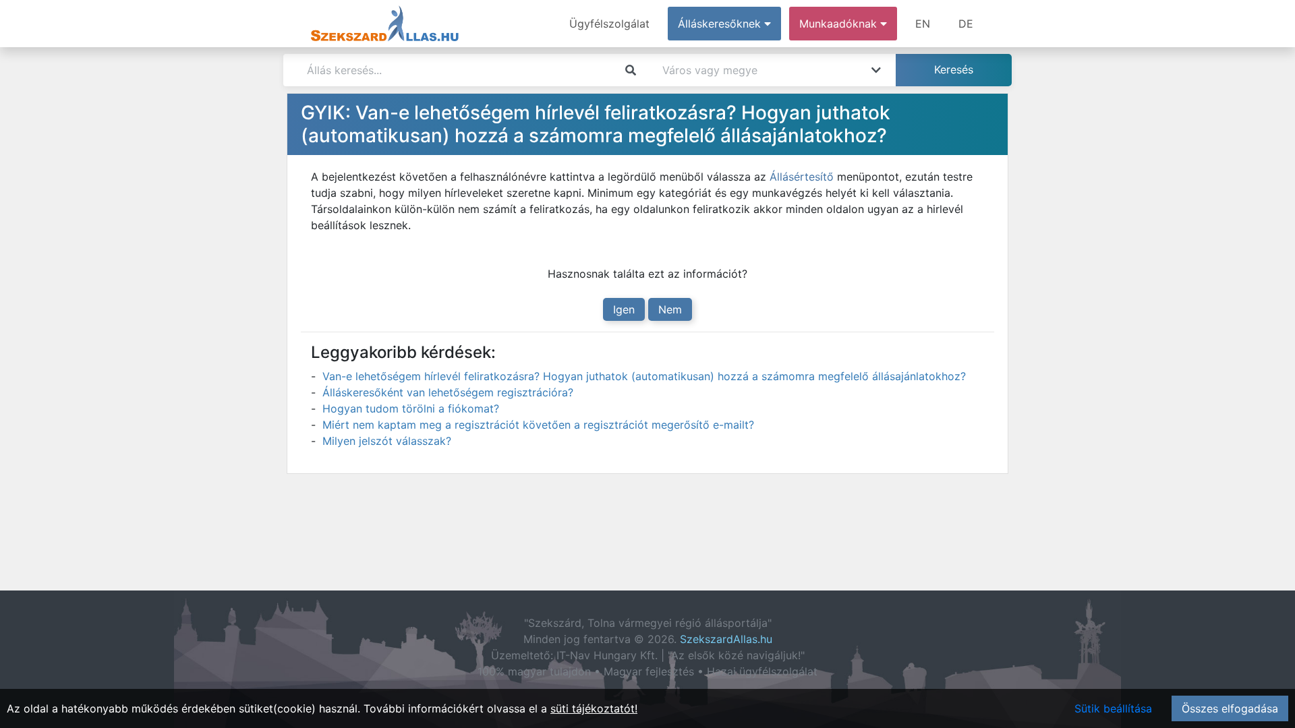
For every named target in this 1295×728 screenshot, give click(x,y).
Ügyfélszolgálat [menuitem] (609, 23)
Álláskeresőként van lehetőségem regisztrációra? (447, 392)
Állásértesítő (802, 176)
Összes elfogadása (1230, 708)
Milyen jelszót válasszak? (386, 441)
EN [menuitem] (922, 23)
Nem (670, 309)
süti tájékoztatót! (593, 708)
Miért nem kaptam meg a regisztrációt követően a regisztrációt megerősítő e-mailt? (538, 424)
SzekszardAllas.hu (726, 639)
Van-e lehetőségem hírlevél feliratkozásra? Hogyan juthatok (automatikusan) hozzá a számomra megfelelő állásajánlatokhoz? (644, 376)
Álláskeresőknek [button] (721, 23)
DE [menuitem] (965, 23)
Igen (624, 309)
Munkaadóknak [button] (839, 23)
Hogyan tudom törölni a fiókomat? (410, 408)
